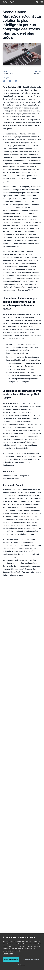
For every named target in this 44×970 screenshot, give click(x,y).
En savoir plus (8, 954)
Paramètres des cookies (31, 959)
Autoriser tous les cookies (11, 959)
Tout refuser (22, 965)
